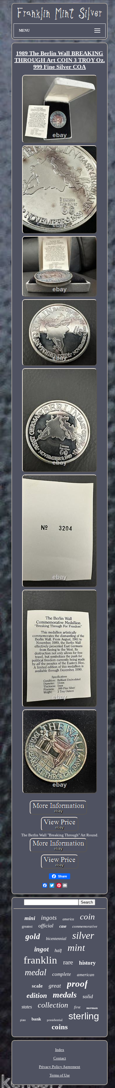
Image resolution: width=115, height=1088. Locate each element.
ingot (41, 949)
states (27, 1006)
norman (92, 1008)
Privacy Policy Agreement (59, 1067)
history (87, 963)
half (58, 950)
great (55, 985)
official (45, 926)
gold (32, 936)
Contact (59, 1058)
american (85, 974)
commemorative (84, 926)
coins (60, 1027)
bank (36, 1019)
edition (37, 995)
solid (88, 996)
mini (29, 918)
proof (77, 983)
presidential (55, 1020)
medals (65, 994)
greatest (27, 926)
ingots (49, 917)
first (77, 1007)
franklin (40, 960)
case (62, 926)
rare (68, 962)
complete (61, 974)
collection (53, 1005)
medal (35, 972)
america (68, 919)
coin (87, 916)
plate (23, 1020)
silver (83, 935)
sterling (83, 1016)
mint (76, 947)
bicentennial (56, 938)
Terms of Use (60, 1075)
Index (59, 1049)
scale (37, 986)
